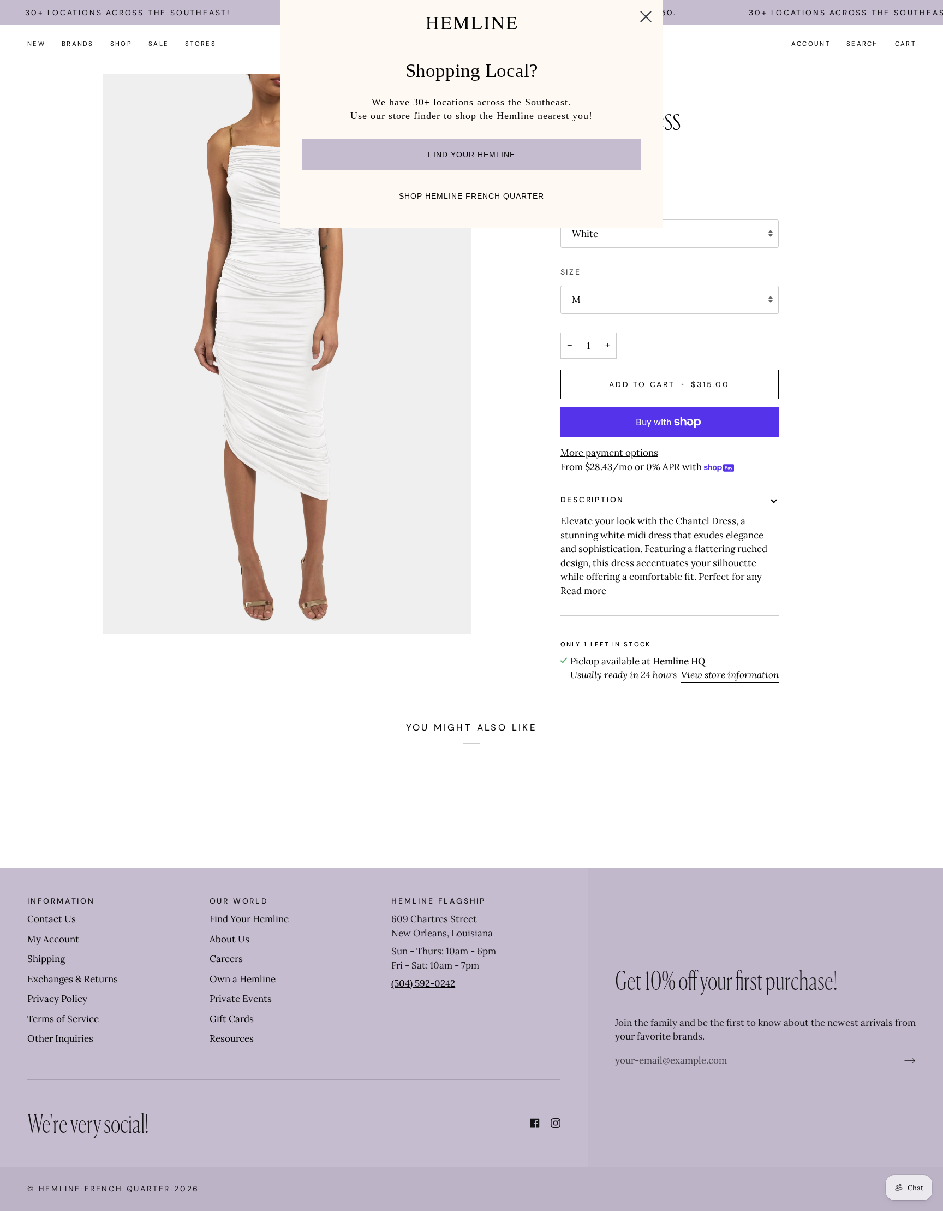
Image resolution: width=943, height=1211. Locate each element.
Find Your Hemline (249, 919)
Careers (226, 959)
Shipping (46, 959)
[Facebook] (535, 1123)
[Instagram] (555, 1123)
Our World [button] (239, 901)
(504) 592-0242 (423, 983)
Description (592, 499)
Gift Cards (232, 1019)
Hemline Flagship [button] (438, 901)
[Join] (901, 1060)
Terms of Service (63, 1019)
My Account (53, 939)
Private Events (241, 999)
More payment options (609, 453)
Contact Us (51, 919)
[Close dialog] (646, 16)
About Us (229, 939)
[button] (77, 44)
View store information (730, 675)
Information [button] (61, 901)
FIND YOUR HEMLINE (471, 154)
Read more (583, 591)
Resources (232, 1038)
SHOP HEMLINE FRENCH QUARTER (471, 196)
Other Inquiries (60, 1038)
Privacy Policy (57, 999)
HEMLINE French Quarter (105, 1189)
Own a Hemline (243, 979)
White (585, 234)
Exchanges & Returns (72, 979)
